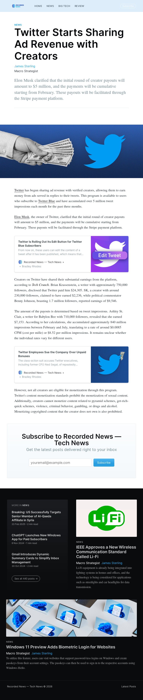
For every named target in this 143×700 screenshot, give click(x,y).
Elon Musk (21, 216)
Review (79, 5)
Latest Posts (128, 686)
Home (38, 5)
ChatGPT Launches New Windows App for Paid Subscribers (36, 537)
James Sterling (24, 66)
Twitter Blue (46, 201)
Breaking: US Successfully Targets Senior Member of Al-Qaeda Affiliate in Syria (36, 516)
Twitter (19, 190)
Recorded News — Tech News (25, 686)
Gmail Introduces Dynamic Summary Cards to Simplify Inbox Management (35, 558)
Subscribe (128, 5)
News (50, 5)
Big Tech (64, 5)
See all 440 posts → (26, 578)
